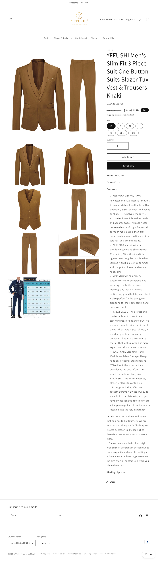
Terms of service (74, 554)
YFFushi (17, 554)
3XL (133, 133)
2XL (122, 133)
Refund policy (45, 554)
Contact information (108, 554)
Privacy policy (59, 554)
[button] (11, 19)
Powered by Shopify (28, 554)
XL (111, 133)
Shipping (110, 115)
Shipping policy (90, 554)
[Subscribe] (59, 515)
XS (111, 126)
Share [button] (112, 481)
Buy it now (128, 165)
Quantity (110, 139)
